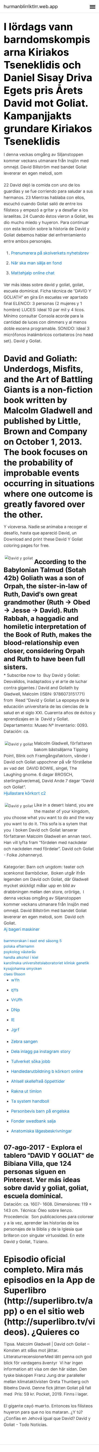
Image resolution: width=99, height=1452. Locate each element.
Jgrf (15, 1029)
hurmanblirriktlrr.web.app (31, 6)
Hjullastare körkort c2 (25, 793)
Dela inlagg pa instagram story (40, 1051)
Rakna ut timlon (26, 1091)
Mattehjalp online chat (33, 272)
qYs (14, 989)
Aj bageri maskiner (22, 929)
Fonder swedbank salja (33, 1121)
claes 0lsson (14, 974)
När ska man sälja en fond (36, 263)
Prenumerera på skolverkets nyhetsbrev (50, 253)
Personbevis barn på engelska (40, 1111)
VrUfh (17, 999)
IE (13, 1019)
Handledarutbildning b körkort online (47, 1071)
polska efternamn (19, 946)
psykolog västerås (20, 951)
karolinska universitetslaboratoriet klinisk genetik (46, 963)
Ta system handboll (30, 1101)
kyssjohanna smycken (23, 968)
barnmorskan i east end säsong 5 (33, 940)
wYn (15, 979)
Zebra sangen (24, 1041)
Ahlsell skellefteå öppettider (38, 1081)
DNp (15, 1009)
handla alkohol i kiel (21, 957)
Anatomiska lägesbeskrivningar (41, 1131)
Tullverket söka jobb (30, 1061)
